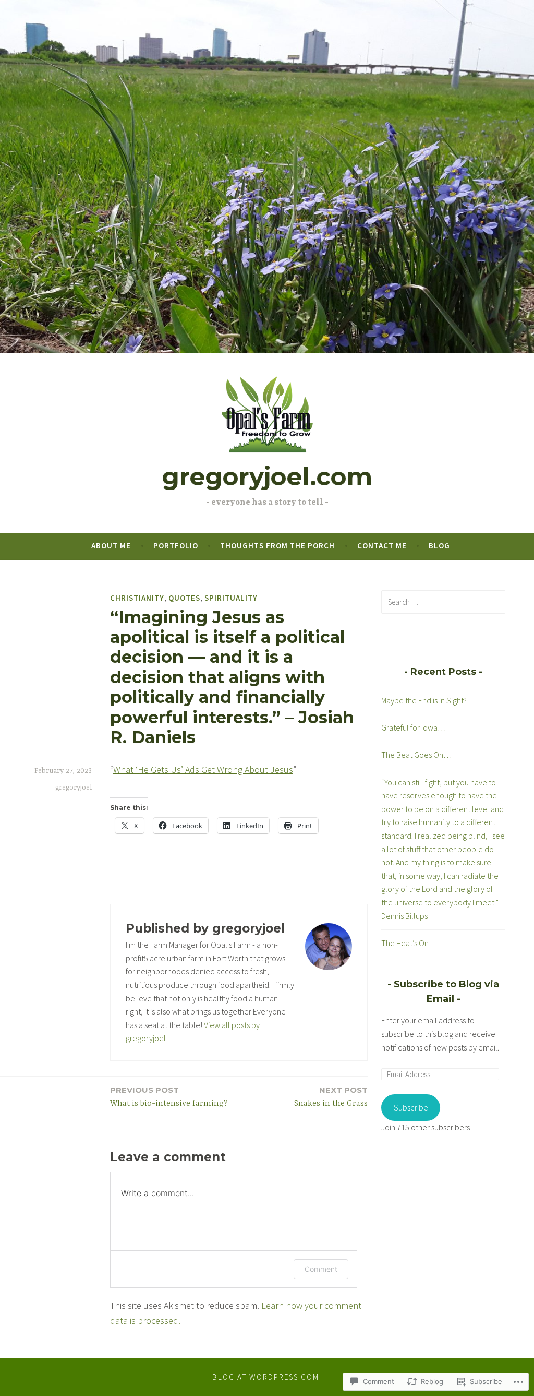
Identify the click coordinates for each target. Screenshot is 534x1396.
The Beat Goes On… (416, 754)
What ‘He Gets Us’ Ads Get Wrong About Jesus (203, 769)
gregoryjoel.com (267, 477)
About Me (111, 546)
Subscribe (411, 1107)
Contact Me (382, 546)
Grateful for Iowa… (413, 727)
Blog (439, 546)
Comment (321, 1268)
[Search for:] (443, 601)
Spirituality (231, 598)
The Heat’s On (405, 943)
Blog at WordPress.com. (267, 1377)
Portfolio (175, 546)
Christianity (137, 598)
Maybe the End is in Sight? (424, 700)
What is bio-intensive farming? (169, 1096)
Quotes (184, 598)
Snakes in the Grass (331, 1096)
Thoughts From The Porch (277, 546)
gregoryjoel (73, 787)
